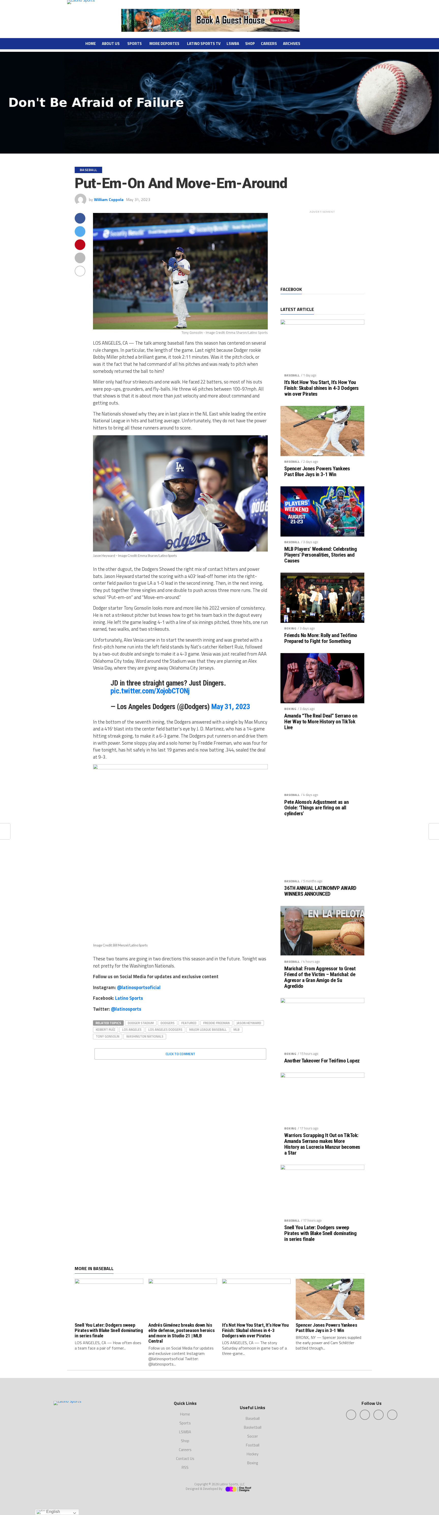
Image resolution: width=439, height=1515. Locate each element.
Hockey (252, 1454)
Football (252, 1445)
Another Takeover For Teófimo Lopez (322, 1061)
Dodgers (168, 1022)
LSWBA (233, 43)
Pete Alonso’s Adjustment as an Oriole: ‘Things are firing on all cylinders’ (316, 808)
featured (188, 1022)
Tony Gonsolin (107, 1036)
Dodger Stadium (141, 1022)
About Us (111, 43)
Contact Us (185, 1458)
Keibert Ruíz (105, 1029)
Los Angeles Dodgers (165, 1029)
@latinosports (126, 1008)
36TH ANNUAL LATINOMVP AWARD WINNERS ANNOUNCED (320, 891)
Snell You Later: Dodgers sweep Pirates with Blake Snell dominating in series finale (320, 1233)
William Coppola (108, 199)
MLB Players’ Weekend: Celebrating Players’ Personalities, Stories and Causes (320, 555)
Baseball (292, 375)
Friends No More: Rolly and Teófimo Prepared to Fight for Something (320, 638)
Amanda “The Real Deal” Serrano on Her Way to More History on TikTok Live (320, 721)
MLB (236, 1029)
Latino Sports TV (204, 43)
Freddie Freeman (216, 1022)
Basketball (252, 1427)
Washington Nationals (144, 1036)
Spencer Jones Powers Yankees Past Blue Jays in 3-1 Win (317, 471)
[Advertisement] (322, 247)
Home (90, 43)
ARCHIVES (291, 43)
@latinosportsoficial (139, 987)
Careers (269, 43)
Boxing (290, 628)
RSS (185, 1467)
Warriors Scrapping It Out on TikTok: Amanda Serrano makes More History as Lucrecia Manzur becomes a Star (322, 1144)
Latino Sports (129, 998)
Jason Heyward (249, 1022)
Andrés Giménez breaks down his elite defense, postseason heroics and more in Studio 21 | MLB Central (181, 1333)
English (52, 1511)
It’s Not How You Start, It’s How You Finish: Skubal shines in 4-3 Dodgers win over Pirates (321, 388)
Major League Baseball (208, 1029)
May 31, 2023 (230, 706)
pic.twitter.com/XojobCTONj (150, 691)
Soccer (252, 1436)
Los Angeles (132, 1029)
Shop (250, 43)
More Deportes (164, 43)
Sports (134, 43)
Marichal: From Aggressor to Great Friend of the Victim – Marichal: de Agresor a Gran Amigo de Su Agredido (319, 977)
